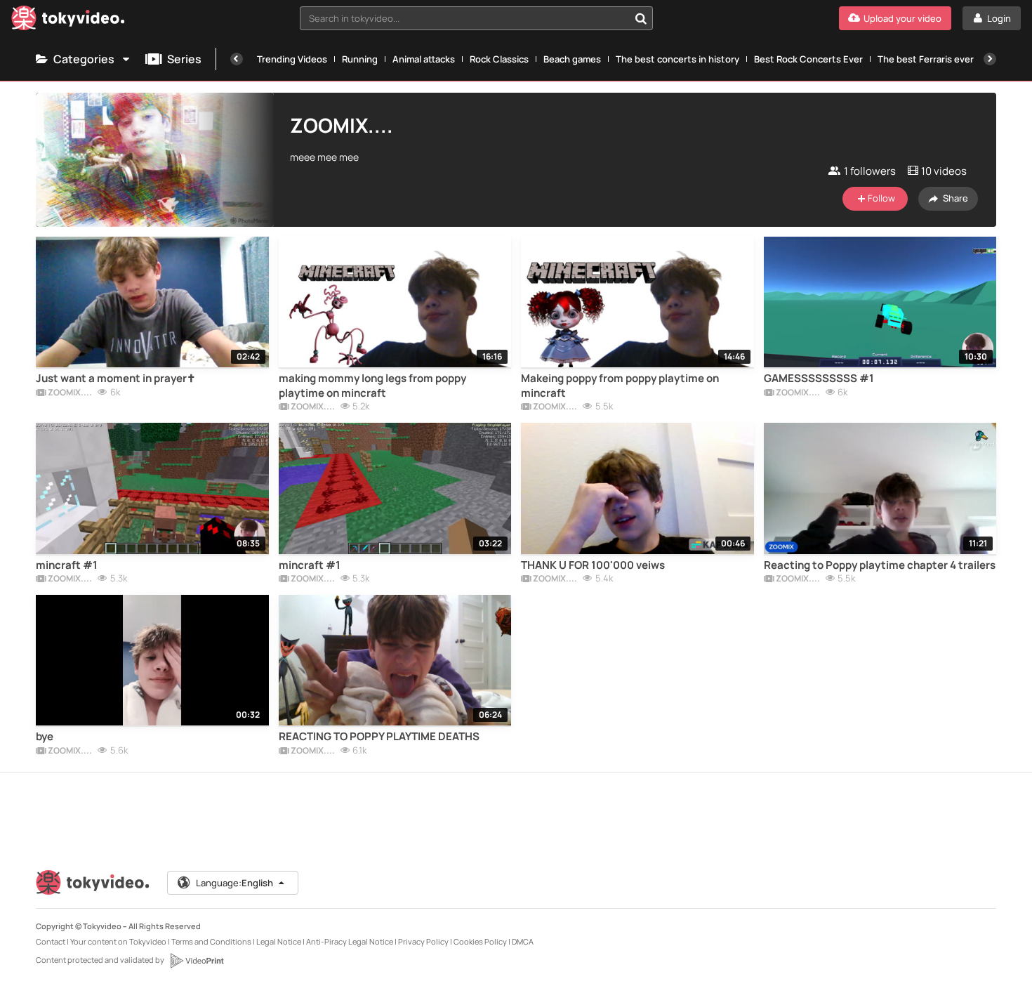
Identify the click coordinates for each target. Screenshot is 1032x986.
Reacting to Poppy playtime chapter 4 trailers (879, 565)
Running (360, 59)
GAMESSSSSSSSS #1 (819, 379)
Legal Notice (278, 941)
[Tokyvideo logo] (68, 21)
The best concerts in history (677, 59)
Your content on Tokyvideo (118, 941)
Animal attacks (423, 59)
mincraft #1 (67, 565)
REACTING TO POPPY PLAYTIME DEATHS (379, 737)
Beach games (572, 59)
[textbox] (464, 18)
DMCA (523, 941)
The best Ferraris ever (926, 59)
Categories (83, 59)
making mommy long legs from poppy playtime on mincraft (372, 386)
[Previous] (236, 59)
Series (184, 59)
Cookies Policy (480, 941)
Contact (50, 941)
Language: (234, 882)
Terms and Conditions (211, 941)
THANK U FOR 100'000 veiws (593, 565)
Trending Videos (292, 59)
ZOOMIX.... (69, 393)
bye (44, 737)
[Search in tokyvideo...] (641, 18)
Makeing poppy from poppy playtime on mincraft (620, 386)
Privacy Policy (423, 941)
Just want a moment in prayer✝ (116, 379)
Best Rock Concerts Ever (808, 59)
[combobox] (476, 18)
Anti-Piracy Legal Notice (349, 941)
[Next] (990, 59)
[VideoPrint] (196, 961)
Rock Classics (499, 59)
